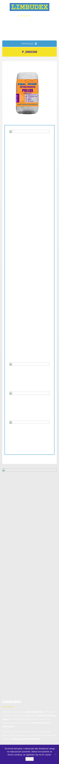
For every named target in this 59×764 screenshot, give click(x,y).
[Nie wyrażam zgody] (55, 754)
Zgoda (30, 759)
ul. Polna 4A (23, 15)
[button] (27, 44)
